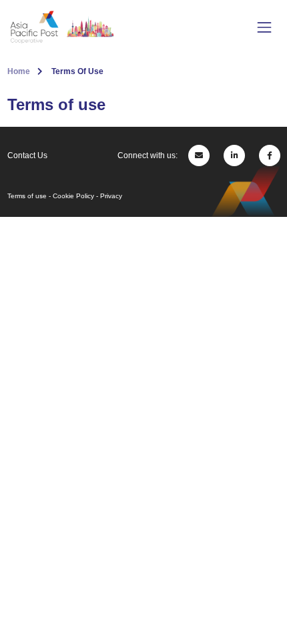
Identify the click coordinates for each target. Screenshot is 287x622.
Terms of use (27, 196)
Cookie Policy (73, 196)
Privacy (111, 196)
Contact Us (27, 155)
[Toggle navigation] (264, 27)
